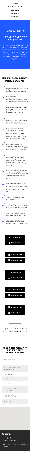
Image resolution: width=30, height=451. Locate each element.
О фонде (15, 3)
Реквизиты (15, 13)
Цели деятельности (15, 6)
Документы (15, 10)
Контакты (15, 17)
